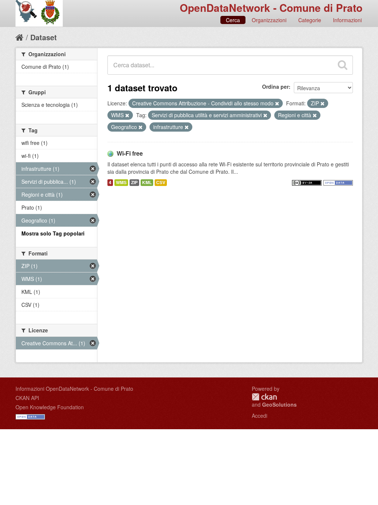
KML (147, 182)
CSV (160, 182)
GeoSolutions (279, 404)
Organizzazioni (269, 20)
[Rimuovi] (277, 103)
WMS (121, 182)
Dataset (43, 37)
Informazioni (347, 20)
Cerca (233, 20)
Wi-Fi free (130, 153)
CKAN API (27, 397)
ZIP (134, 182)
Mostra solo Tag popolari (53, 233)
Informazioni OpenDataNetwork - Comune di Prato (74, 388)
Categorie (309, 20)
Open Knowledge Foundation (50, 407)
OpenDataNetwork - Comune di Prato (271, 7)
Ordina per (275, 86)
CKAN (264, 397)
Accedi (259, 415)
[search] (342, 65)
